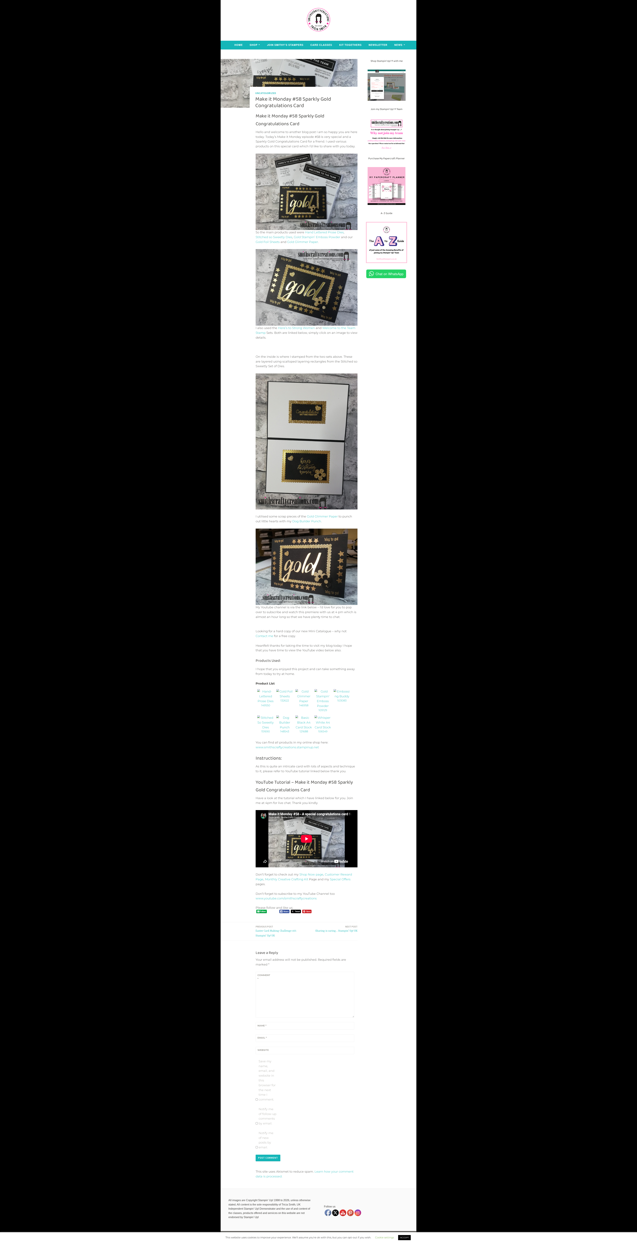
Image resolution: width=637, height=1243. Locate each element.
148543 (284, 731)
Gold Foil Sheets (268, 242)
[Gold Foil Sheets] (284, 696)
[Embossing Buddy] (342, 696)
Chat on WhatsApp (389, 273)
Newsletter (378, 45)
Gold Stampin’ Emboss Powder (317, 237)
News (398, 45)
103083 (342, 700)
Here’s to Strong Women (296, 328)
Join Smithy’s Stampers (285, 45)
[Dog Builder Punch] (284, 727)
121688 (304, 731)
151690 (265, 731)
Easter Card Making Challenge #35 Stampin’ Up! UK (276, 931)
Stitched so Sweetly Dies (274, 237)
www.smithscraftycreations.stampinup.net (287, 747)
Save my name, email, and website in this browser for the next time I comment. (267, 1080)
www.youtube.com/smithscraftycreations (286, 898)
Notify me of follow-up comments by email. (267, 1116)
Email (262, 1037)
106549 (322, 731)
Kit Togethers (350, 45)
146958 (303, 705)
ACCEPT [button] (404, 1237)
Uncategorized (265, 93)
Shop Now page (311, 874)
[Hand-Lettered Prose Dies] (265, 701)
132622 (284, 700)
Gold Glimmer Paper (302, 242)
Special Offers (340, 879)
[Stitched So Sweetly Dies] (265, 727)
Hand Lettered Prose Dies (324, 232)
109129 (322, 710)
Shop (253, 45)
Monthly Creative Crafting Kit (286, 879)
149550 (265, 705)
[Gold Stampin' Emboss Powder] (323, 706)
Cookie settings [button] (384, 1237)
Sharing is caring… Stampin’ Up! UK (336, 928)
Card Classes (321, 45)
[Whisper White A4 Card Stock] (323, 727)
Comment (263, 977)
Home (238, 45)
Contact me (264, 636)
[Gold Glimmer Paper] (303, 701)
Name (261, 1025)
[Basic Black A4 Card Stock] (303, 727)
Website (263, 1050)
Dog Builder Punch (306, 521)
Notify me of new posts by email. (266, 1140)
